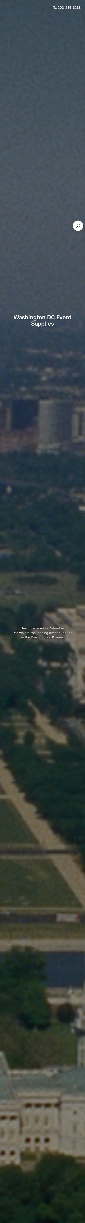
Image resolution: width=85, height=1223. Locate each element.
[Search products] (78, 225)
